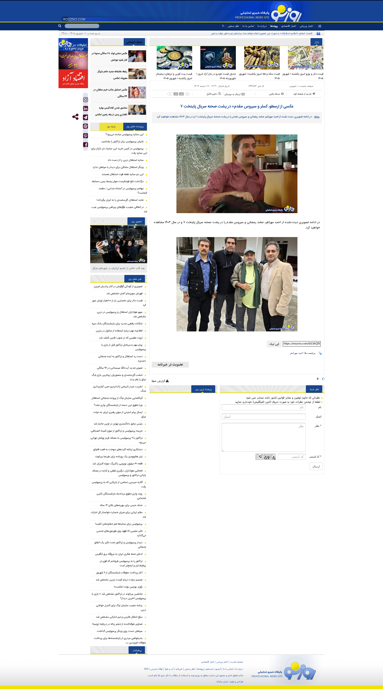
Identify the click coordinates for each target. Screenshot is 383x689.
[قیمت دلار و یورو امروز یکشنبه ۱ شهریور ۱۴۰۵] (303, 58)
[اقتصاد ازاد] (73, 79)
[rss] (223, 25)
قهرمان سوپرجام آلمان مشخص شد (124, 293)
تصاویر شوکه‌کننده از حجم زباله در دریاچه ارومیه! (117, 624)
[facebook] (85, 146)
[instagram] (85, 101)
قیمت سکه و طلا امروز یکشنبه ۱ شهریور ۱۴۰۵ (259, 76)
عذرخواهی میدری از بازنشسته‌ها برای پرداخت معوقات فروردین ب (120, 640)
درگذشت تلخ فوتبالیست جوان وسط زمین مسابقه (118, 181)
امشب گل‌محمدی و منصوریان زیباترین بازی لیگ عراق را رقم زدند (119, 377)
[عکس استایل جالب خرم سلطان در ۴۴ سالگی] (137, 92)
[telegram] (85, 117)
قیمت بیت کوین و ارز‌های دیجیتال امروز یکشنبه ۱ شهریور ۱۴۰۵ (174, 76)
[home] (318, 26)
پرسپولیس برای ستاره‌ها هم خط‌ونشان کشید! (119, 524)
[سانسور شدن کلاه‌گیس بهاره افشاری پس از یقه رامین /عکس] (137, 111)
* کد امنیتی (315, 456)
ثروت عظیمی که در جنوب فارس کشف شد (121, 338)
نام (319, 407)
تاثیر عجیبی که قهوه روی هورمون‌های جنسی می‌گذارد (121, 533)
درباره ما (262, 26)
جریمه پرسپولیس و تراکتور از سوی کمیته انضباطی (117, 431)
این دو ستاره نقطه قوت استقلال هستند (123, 174)
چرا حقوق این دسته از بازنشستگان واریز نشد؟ (118, 405)
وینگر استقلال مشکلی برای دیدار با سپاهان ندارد (118, 167)
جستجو (209, 669)
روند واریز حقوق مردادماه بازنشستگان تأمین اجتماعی (121, 496)
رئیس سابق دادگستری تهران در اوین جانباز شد (118, 424)
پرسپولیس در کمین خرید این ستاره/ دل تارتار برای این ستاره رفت (119, 150)
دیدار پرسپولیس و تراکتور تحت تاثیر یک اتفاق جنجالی (120, 544)
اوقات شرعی (157, 669)
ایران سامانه (222, 681)
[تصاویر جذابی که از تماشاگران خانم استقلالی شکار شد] (118, 263)
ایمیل (318, 416)
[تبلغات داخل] (73, 44)
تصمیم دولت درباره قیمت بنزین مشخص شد (119, 580)
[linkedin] (85, 109)
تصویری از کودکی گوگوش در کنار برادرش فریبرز (118, 286)
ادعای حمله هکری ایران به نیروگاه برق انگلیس (119, 554)
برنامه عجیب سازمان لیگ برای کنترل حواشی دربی (121, 607)
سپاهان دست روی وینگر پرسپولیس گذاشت (120, 631)
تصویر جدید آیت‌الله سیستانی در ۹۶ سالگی (120, 368)
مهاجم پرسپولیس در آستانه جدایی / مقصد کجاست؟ (122, 190)
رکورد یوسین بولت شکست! (128, 587)
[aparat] (85, 126)
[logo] (283, 670)
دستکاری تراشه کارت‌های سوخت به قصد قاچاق (118, 449)
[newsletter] (170, 365)
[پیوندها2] (73, 60)
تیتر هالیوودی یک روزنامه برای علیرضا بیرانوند (119, 456)
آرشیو (218, 669)
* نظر (318, 425)
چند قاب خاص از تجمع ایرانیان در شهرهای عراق (119, 268)
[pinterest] (85, 137)
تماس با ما (248, 26)
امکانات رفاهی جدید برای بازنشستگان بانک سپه (117, 323)
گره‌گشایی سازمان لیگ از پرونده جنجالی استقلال (117, 398)
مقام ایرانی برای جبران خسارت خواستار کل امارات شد (118, 514)
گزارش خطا (159, 381)
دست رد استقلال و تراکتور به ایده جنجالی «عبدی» (122, 358)
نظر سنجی (233, 26)
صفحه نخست (306, 86)
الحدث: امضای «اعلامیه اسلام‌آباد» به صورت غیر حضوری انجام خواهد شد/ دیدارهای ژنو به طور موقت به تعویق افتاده (257, 33)
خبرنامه (179, 669)
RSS (146, 669)
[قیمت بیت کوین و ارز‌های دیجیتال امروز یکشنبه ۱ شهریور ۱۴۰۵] (171, 58)
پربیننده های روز (135, 126)
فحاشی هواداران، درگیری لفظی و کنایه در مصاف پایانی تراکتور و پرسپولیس (119, 473)
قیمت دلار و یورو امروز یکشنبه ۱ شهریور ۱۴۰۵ (302, 76)
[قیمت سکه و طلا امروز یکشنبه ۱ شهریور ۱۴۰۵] (259, 58)
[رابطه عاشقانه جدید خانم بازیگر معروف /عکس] (137, 74)
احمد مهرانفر (296, 353)
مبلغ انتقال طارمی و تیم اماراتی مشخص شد (119, 617)
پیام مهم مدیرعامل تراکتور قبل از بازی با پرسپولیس (123, 347)
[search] (61, 26)
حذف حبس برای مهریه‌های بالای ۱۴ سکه (121, 505)
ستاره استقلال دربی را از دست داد (126, 160)
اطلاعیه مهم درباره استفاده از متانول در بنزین (119, 331)
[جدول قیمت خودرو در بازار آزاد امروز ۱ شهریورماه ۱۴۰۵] (215, 58)
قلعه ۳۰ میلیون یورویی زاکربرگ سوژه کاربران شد (117, 463)
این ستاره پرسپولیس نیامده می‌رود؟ (125, 134)
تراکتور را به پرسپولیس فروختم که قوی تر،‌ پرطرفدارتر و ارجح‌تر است (123, 563)
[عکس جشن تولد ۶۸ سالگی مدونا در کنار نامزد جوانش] (137, 56)
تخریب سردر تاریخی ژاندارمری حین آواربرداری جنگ (119, 388)
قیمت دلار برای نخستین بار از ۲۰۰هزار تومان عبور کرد (119, 302)
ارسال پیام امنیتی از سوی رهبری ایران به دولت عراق (119, 414)
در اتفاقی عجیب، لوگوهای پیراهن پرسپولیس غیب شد (119, 209)
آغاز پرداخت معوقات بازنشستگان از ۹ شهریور (119, 572)
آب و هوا (169, 669)
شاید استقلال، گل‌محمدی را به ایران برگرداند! (120, 200)
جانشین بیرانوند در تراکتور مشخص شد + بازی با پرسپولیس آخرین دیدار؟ (119, 596)
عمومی (293, 86)
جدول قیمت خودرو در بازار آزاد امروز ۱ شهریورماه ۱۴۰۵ (216, 76)
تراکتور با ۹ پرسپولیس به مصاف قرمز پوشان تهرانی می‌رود (118, 440)
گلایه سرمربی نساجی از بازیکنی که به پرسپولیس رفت (119, 484)
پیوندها (274, 26)
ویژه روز (111, 126)
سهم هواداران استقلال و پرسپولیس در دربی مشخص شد (121, 314)
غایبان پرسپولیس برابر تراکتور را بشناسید (122, 141)
